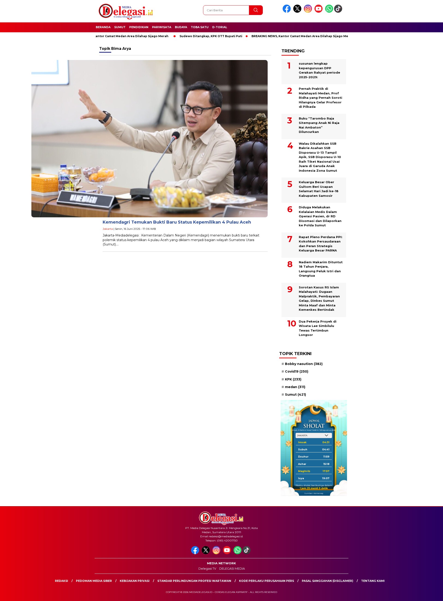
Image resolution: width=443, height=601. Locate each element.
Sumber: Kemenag (313, 493)
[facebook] (287, 11)
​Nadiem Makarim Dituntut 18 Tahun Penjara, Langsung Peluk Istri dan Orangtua (321, 269)
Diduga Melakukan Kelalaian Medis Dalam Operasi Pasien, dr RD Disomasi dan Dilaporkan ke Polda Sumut (320, 216)
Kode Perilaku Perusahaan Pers (266, 581)
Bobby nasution (304, 364)
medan (295, 387)
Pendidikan (138, 27)
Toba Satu (200, 27)
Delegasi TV (207, 568)
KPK (293, 379)
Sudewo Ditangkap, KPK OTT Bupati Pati (193, 36)
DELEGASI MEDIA (232, 568)
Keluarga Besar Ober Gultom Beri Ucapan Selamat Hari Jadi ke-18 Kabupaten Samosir (318, 188)
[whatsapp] (329, 11)
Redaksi (61, 581)
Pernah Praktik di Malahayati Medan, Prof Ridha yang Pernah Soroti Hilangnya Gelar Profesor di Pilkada (320, 97)
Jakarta (108, 228)
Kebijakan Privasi (135, 581)
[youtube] (319, 11)
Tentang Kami (373, 581)
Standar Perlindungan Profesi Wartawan (194, 581)
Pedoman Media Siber (94, 581)
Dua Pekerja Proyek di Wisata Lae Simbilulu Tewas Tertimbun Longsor (317, 328)
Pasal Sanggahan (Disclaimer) (327, 581)
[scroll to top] (426, 594)
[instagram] (309, 11)
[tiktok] (339, 11)
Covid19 (296, 371)
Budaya (181, 27)
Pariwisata (161, 27)
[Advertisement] (372, 114)
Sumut (120, 27)
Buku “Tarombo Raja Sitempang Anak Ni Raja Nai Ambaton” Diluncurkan (319, 125)
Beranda (103, 27)
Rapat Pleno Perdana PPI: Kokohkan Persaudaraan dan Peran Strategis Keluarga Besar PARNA (320, 243)
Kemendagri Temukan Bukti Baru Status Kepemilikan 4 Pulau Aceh (177, 222)
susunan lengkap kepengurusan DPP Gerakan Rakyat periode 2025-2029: (319, 70)
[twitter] (298, 11)
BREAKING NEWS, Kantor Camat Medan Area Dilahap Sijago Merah (100, 36)
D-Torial (219, 27)
